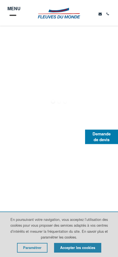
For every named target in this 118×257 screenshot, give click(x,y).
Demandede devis (101, 137)
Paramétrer (32, 247)
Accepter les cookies (77, 247)
